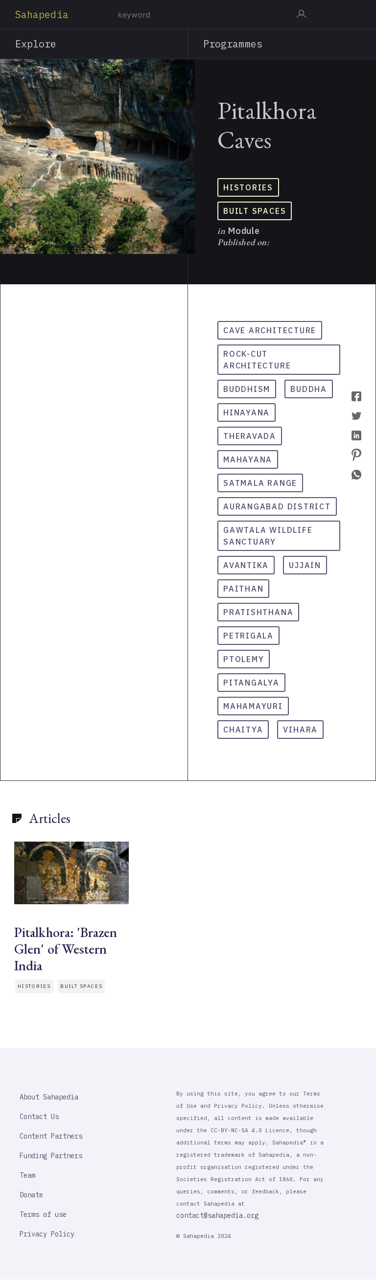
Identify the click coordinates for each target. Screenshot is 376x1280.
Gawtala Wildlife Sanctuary (267, 536)
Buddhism (246, 389)
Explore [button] (36, 43)
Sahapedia (42, 14)
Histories (248, 187)
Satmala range (260, 483)
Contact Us (39, 1116)
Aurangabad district (277, 506)
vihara (300, 729)
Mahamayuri (253, 706)
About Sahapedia (49, 1097)
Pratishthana (258, 612)
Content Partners (51, 1136)
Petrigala (248, 635)
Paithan (243, 589)
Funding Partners (51, 1155)
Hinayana (246, 412)
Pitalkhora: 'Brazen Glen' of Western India (65, 948)
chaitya (243, 729)
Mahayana (247, 459)
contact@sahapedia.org (217, 1215)
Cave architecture (269, 330)
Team (27, 1175)
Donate (31, 1194)
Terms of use (43, 1214)
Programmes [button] (232, 43)
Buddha (308, 389)
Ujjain (305, 565)
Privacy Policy (47, 1234)
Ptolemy (243, 659)
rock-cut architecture (257, 359)
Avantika (246, 565)
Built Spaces (254, 211)
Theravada (249, 436)
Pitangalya (251, 682)
